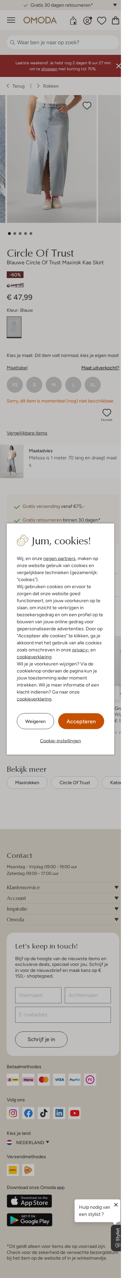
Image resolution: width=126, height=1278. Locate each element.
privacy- (80, 649)
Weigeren (35, 721)
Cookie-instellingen (60, 740)
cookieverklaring (34, 656)
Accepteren (81, 721)
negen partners (59, 558)
